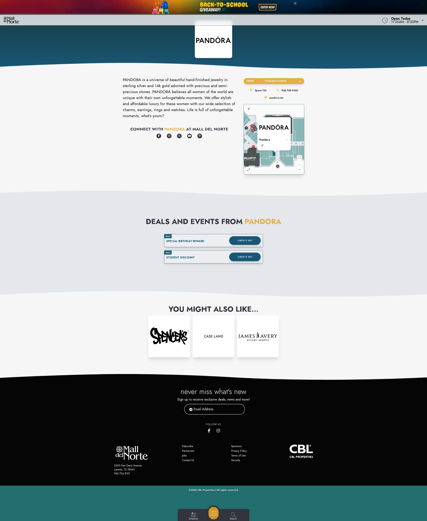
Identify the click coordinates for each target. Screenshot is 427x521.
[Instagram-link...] (169, 336)
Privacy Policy (239, 451)
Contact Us (188, 460)
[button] (406, 20)
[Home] (161, 20)
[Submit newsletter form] (238, 409)
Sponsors (236, 446)
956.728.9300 (289, 90)
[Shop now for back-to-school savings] (267, 7)
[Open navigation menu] (213, 513)
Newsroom (188, 451)
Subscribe (187, 446)
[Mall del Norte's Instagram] (218, 430)
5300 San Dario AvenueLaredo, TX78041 (128, 467)
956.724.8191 (122, 473)
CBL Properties (206, 490)
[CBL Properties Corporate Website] (289, 451)
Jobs (184, 455)
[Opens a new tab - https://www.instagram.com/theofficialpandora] (169, 136)
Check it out (245, 240)
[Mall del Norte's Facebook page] (209, 430)
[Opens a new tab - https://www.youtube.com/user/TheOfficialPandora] (189, 136)
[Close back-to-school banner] (295, 3)
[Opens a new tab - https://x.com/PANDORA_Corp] (179, 136)
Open (266, 81)
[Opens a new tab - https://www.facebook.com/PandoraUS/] (158, 136)
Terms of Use (238, 455)
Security (235, 460)
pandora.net (276, 97)
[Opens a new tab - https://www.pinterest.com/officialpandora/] (199, 136)
